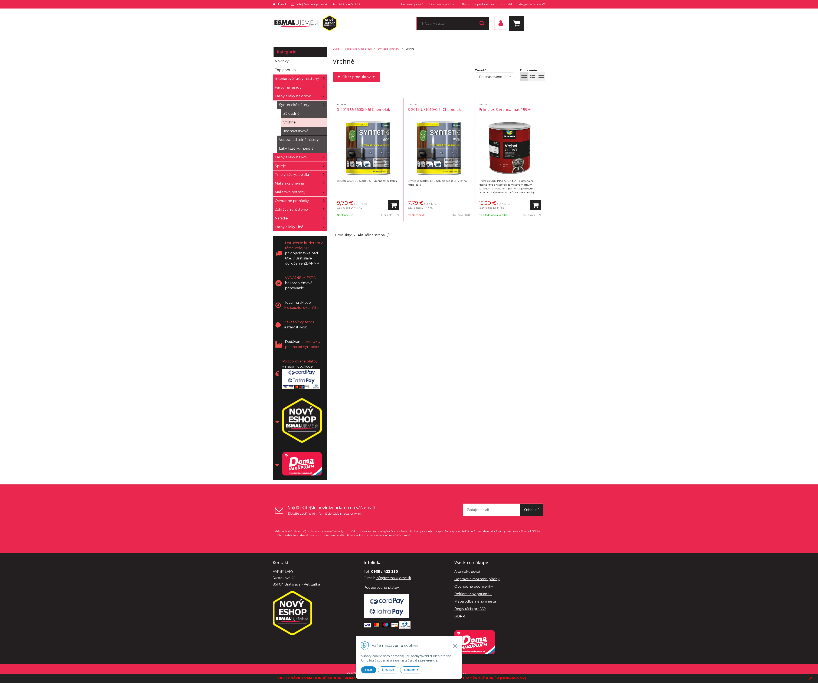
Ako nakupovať (411, 4)
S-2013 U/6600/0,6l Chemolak (363, 109)
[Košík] (517, 23)
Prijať (368, 670)
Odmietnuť (411, 670)
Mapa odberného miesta (475, 601)
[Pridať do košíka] (393, 205)
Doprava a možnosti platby (477, 579)
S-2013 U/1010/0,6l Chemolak (434, 109)
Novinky (282, 61)
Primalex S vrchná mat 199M (505, 109)
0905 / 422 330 (349, 4)
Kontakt (506, 4)
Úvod (282, 4)
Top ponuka (285, 70)
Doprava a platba (441, 4)
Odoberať (531, 510)
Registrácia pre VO (532, 4)
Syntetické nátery (388, 48)
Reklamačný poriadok (473, 594)
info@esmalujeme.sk (312, 4)
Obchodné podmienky (477, 4)
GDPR (459, 616)
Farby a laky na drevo (358, 48)
